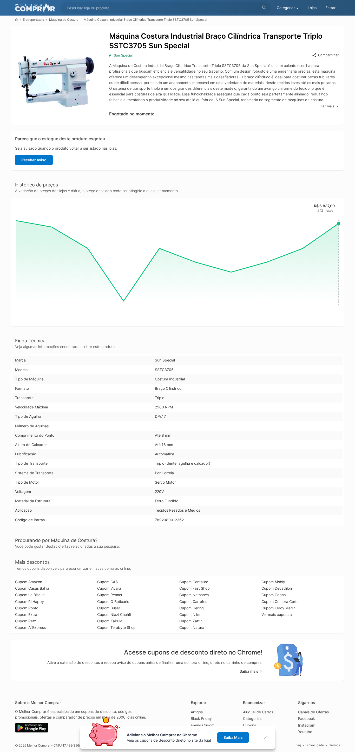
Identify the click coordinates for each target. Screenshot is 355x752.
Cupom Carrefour (194, 601)
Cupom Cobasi (273, 595)
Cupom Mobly (273, 582)
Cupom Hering (191, 608)
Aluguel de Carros (258, 712)
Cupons (249, 725)
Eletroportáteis (33, 20)
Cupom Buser (108, 608)
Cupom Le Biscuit (30, 595)
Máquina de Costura (63, 20)
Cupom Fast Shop (194, 588)
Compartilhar (328, 55)
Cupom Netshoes (194, 595)
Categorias (252, 718)
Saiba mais (249, 671)
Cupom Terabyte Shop (116, 627)
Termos (334, 745)
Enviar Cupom (202, 725)
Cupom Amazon (28, 582)
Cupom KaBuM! (110, 621)
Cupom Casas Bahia (32, 588)
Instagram (306, 725)
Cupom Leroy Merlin (278, 608)
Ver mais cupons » (276, 614)
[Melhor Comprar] (36, 7)
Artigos (197, 712)
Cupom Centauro (193, 582)
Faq (298, 745)
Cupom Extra (26, 614)
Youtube (305, 731)
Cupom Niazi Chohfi (114, 614)
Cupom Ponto (26, 608)
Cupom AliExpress (30, 627)
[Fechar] (267, 737)
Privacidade (315, 745)
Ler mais (327, 106)
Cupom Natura (191, 627)
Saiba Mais (233, 737)
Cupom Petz (25, 621)
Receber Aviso (34, 160)
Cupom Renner (109, 595)
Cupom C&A (107, 582)
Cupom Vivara (109, 588)
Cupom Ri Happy (29, 601)
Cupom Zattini (191, 621)
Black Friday (201, 718)
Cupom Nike (189, 614)
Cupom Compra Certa (280, 601)
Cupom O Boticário (113, 601)
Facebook (306, 718)
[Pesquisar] (264, 7)
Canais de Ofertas (313, 712)
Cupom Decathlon (276, 588)
